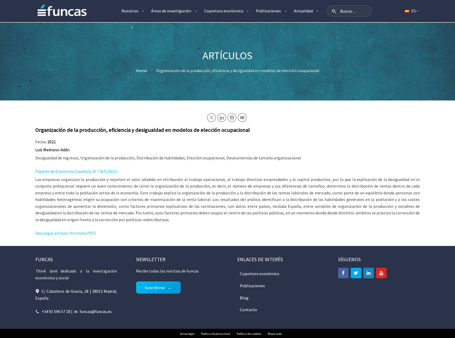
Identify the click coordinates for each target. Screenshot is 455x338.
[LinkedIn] (368, 273)
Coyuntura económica (223, 10)
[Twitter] (356, 273)
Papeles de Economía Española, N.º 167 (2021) (76, 171)
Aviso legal (187, 334)
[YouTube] (381, 273)
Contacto (248, 309)
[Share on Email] (242, 117)
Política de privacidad (215, 334)
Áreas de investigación (171, 10)
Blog (244, 297)
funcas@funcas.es (96, 311)
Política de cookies (249, 334)
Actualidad (303, 10)
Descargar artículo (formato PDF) (65, 233)
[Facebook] (343, 273)
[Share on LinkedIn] (221, 117)
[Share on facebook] (232, 117)
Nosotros (130, 10)
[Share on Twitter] (211, 117)
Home (141, 70)
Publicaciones (268, 10)
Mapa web (274, 334)
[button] (334, 11)
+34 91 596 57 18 (56, 311)
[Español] (411, 11)
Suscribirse (155, 287)
